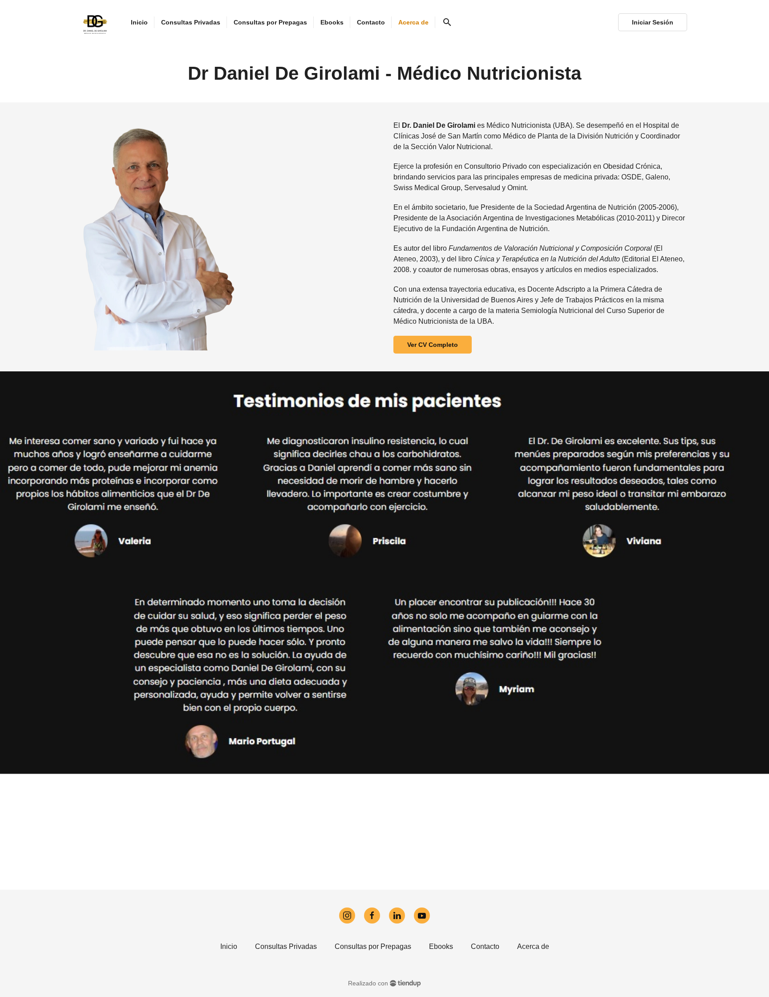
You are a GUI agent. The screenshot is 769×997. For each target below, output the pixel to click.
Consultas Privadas (286, 946)
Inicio (228, 946)
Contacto (485, 946)
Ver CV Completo (432, 344)
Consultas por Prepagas (373, 946)
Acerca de (533, 946)
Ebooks (441, 946)
